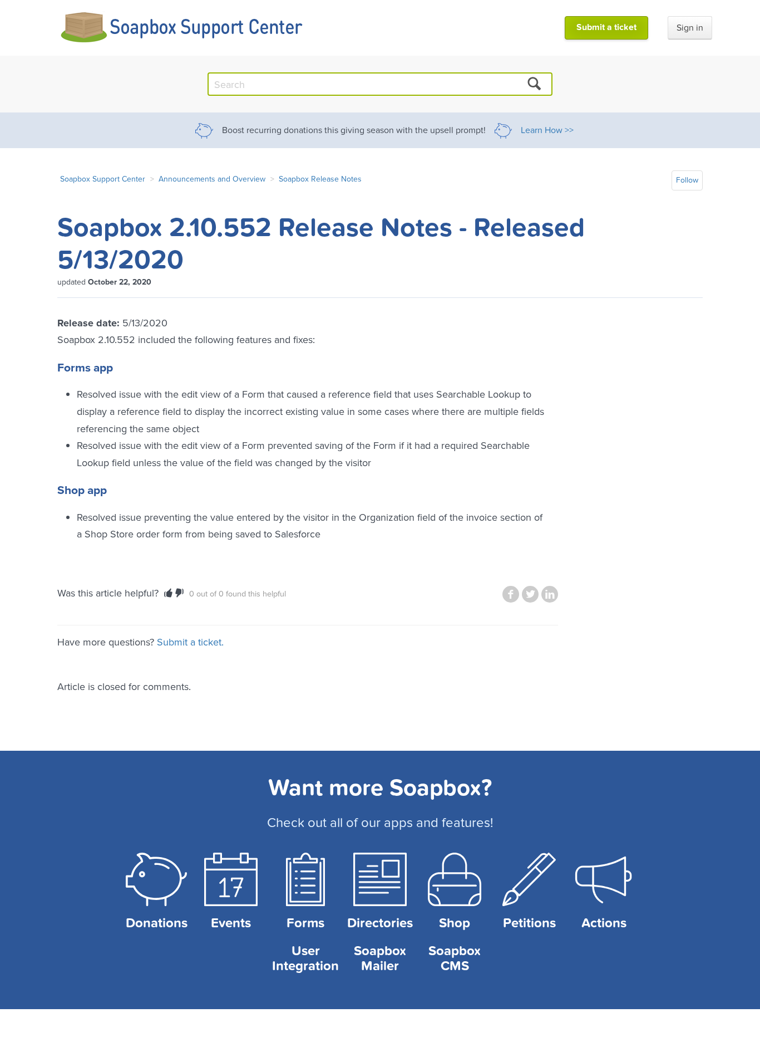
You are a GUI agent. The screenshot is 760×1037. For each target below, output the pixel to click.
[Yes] (168, 593)
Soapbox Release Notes (320, 178)
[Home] (182, 28)
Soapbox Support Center (102, 178)
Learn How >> (547, 130)
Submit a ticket (606, 27)
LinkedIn (549, 594)
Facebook (510, 594)
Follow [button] (687, 180)
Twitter (530, 594)
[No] (179, 593)
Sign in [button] (690, 27)
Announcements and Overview (212, 178)
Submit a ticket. (190, 642)
